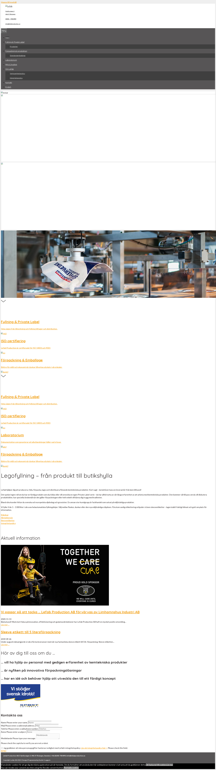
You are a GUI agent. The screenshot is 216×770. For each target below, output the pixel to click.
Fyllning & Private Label (14, 42)
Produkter (14, 46)
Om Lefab (9, 69)
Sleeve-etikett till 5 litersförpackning (30, 632)
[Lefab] (8, 6)
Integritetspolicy (16, 78)
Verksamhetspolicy (17, 73)
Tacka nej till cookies (157, 764)
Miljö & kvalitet (11, 64)
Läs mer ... (5, 625)
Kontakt (8, 82)
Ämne (3, 732)
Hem (7, 38)
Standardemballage (17, 55)
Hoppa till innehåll (9, 2)
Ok (147, 764)
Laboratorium (11, 60)
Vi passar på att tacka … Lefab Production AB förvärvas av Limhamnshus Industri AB (70, 612)
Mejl (3, 725)
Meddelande (6, 738)
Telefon (4, 729)
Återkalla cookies (71, 767)
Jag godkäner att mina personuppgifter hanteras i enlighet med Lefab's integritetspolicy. (55, 748)
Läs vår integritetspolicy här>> (94, 748)
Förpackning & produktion (16, 51)
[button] (5, 515)
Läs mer (169, 764)
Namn (3, 722)
